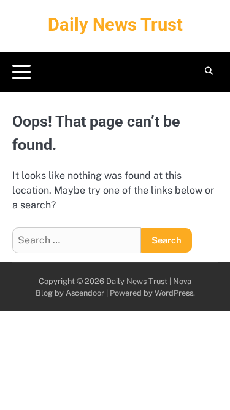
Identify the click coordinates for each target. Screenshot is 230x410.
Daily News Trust (115, 24)
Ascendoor (85, 293)
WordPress (174, 293)
